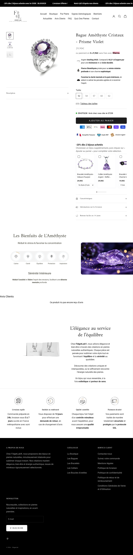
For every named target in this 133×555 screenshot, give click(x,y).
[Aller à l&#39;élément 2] (10, 45)
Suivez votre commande (109, 458)
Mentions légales (105, 463)
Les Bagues (72, 458)
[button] (101, 103)
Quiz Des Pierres (81, 18)
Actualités (47, 18)
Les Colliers (72, 468)
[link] (85, 163)
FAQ (70, 18)
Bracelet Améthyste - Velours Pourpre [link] (85, 175)
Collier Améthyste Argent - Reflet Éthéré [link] (105, 175)
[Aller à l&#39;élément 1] (10, 35)
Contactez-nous (105, 454)
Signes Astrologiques (81, 14)
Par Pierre (64, 14)
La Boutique (72, 454)
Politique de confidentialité (110, 473)
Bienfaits (98, 14)
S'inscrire (17, 528)
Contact (95, 18)
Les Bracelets (73, 463)
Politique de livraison (107, 468)
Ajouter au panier (101, 120)
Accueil (43, 14)
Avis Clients (60, 18)
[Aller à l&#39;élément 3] (10, 54)
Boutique (53, 14)
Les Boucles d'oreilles (77, 473)
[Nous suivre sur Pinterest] (7, 539)
